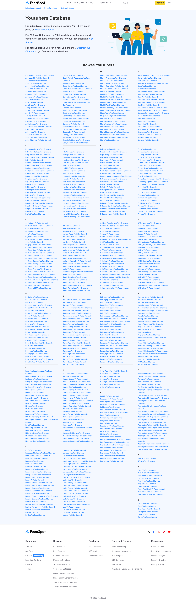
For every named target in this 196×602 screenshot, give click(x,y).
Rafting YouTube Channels (110, 407)
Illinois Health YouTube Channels (75, 280)
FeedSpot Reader (44, 29)
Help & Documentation (161, 551)
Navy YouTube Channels (109, 192)
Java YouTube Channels (72, 356)
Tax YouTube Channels (146, 206)
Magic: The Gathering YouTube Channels (115, 110)
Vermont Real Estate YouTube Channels (152, 354)
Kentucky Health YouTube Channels (76, 438)
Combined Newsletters (121, 551)
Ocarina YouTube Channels (110, 234)
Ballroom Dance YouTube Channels (38, 198)
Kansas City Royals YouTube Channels (77, 384)
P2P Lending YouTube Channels (112, 297)
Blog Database (59, 551)
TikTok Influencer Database (65, 587)
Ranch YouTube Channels (109, 415)
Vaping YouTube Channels (147, 319)
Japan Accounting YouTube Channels (77, 319)
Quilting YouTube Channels (110, 387)
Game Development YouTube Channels (77, 89)
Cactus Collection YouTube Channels (39, 226)
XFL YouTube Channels (146, 461)
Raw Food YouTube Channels (111, 429)
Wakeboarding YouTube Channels (150, 374)
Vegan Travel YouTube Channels (150, 329)
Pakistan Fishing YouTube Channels (113, 319)
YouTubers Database (62, 569)
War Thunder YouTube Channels (150, 387)
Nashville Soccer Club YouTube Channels (115, 171)
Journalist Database (61, 564)
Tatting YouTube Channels (147, 198)
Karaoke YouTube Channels (73, 409)
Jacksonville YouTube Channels (74, 302)
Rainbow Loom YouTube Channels (113, 410)
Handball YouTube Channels (73, 184)
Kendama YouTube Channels (73, 419)
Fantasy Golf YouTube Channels (37, 493)
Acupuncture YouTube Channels (37, 118)
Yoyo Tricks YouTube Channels (149, 492)
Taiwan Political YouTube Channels (150, 171)
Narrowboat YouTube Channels (111, 160)
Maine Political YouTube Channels (112, 135)
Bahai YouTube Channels (34, 184)
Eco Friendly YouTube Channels (37, 401)
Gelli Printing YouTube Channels (74, 116)
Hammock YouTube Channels (74, 176)
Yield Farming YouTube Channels (150, 475)
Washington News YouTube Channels (152, 436)
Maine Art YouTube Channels (111, 118)
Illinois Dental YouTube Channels (75, 277)
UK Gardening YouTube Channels (150, 272)
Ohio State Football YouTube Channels (114, 277)
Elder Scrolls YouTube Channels (37, 433)
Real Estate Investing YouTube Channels (115, 445)
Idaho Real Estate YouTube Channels (76, 266)
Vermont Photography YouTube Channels (153, 351)
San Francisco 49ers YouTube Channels (152, 108)
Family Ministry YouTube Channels (38, 472)
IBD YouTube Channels (71, 226)
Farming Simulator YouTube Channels (39, 499)
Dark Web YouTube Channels (36, 321)
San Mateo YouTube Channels (149, 116)
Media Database (96, 555)
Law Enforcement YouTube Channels (76, 504)
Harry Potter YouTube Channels (74, 209)
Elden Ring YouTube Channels (36, 428)
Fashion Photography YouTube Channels (40, 507)
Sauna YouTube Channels (147, 124)
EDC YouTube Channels (34, 406)
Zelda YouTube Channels (147, 506)
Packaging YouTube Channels (111, 300)
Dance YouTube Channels (34, 316)
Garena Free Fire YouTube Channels (76, 99)
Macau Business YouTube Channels (113, 75)
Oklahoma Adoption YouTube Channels (114, 288)
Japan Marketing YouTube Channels (76, 335)
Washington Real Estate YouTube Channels (154, 444)
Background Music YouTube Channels (39, 171)
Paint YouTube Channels (109, 313)
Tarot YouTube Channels (147, 192)
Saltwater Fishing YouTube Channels (151, 91)
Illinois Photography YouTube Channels (77, 285)
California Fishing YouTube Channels (38, 264)
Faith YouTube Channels (34, 464)
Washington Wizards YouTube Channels (153, 449)
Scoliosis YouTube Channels (148, 140)
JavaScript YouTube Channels (74, 354)
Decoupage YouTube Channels (36, 354)
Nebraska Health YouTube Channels (113, 209)
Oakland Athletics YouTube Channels (114, 223)
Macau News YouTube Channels (112, 83)
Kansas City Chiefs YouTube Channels (77, 382)
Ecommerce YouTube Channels (36, 395)
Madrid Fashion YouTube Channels (113, 102)
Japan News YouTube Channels (75, 337)
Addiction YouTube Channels (36, 124)
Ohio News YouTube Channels (111, 266)
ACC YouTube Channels (34, 99)
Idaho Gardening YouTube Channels (76, 250)
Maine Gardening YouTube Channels (113, 124)
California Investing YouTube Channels (39, 282)
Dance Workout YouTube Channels (38, 313)
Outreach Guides (67, 8)
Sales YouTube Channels (147, 86)
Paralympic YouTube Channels (111, 354)
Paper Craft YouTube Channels (111, 348)
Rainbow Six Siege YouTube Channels (114, 412)
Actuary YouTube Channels (35, 116)
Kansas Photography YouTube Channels (78, 401)
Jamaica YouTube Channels (73, 305)
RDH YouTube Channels (109, 434)
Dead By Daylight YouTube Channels (39, 343)
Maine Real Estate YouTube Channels (114, 137)
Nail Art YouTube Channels (110, 149)
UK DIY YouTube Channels (147, 250)
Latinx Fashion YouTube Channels (75, 485)
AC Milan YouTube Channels (35, 121)
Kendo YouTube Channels (72, 422)
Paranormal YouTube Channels (111, 362)
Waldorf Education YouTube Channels (152, 376)
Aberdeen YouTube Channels (36, 81)
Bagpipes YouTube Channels (36, 179)
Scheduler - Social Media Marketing (126, 569)
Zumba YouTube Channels (147, 517)
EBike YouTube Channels (34, 390)
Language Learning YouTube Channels (77, 466)
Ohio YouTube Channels (109, 280)
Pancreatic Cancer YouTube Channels (114, 346)
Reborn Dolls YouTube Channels (112, 458)
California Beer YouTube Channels (37, 250)
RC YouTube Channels (108, 431)
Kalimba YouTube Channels (73, 376)
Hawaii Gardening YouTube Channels (76, 217)
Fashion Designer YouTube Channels (39, 504)
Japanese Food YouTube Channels (76, 311)
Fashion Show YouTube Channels (37, 510)
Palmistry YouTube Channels (110, 340)
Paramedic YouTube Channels (111, 356)
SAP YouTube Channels (146, 118)
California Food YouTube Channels (38, 269)
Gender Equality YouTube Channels (76, 118)
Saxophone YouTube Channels (149, 126)
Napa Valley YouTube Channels (111, 155)
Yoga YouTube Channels (147, 484)
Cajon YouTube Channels (34, 236)
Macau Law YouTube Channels (111, 81)
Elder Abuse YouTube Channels (37, 430)
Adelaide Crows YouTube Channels (38, 126)
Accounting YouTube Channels (36, 97)
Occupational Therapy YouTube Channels (115, 239)
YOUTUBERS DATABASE (84, 3)
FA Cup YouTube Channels (35, 515)
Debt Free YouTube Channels (36, 351)
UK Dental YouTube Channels (148, 247)
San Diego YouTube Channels (149, 105)
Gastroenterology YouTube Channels (76, 102)
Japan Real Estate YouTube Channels (77, 343)
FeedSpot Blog (157, 564)
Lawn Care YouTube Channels (74, 501)
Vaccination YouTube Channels (149, 300)
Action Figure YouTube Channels (37, 110)
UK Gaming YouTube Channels (149, 269)
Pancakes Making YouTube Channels (114, 343)
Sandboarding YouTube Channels (150, 94)
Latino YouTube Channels (72, 480)
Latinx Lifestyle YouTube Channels (75, 493)
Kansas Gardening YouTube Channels (77, 392)
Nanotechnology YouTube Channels (113, 152)
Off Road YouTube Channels (110, 250)
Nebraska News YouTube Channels (113, 214)
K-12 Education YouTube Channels (75, 374)
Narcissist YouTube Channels (111, 157)
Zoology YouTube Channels (148, 512)
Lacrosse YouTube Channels (73, 456)
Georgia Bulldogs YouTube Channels (76, 140)
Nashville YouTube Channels (110, 173)
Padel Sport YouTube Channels (111, 305)
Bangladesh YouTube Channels (37, 209)
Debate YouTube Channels (35, 348)
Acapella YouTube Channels (35, 91)
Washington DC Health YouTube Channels (153, 398)
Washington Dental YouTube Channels (152, 422)
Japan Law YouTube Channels (74, 332)
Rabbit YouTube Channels (109, 396)
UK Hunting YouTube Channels (149, 288)
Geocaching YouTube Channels (74, 129)
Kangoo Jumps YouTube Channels (75, 379)
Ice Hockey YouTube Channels (74, 242)
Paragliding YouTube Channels (111, 351)
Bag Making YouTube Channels (37, 182)
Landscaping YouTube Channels (75, 464)
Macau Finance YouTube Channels (113, 78)
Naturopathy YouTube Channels (112, 190)
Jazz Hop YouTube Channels (73, 364)
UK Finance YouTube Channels (149, 258)
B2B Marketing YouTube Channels (38, 149)
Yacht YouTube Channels (147, 470)
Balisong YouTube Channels (35, 190)
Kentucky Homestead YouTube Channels (78, 441)
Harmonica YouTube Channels (74, 200)
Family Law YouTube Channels (36, 469)
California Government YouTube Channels (40, 277)
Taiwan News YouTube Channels (150, 168)
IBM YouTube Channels (71, 228)
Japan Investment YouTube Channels (77, 329)
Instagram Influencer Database (66, 578)
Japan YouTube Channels (72, 351)
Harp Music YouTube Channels (74, 206)
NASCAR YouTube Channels (110, 168)
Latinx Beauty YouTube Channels (75, 483)
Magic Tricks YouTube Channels (112, 113)
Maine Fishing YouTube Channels (112, 121)
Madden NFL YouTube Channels (112, 94)
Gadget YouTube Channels (73, 75)
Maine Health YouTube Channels (112, 126)
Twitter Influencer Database (65, 582)
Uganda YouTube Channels (148, 228)
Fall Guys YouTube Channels (36, 466)
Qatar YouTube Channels (109, 374)
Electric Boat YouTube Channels (37, 438)
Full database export (33, 8)
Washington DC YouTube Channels (151, 419)
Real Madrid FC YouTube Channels (113, 450)
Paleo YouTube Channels (109, 335)
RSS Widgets (116, 555)
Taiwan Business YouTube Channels (151, 163)
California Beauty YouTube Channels (38, 247)
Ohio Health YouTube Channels (111, 261)
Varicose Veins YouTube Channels (150, 321)
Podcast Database (61, 555)
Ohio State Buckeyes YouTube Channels (115, 274)
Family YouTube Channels (34, 480)
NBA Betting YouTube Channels (112, 195)
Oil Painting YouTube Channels (111, 285)
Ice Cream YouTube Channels (74, 236)
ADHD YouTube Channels (34, 129)
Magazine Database (61, 560)
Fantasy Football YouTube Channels (38, 491)
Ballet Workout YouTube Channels (37, 192)
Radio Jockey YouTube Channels (112, 404)
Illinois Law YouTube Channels (74, 282)
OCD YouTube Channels (109, 242)
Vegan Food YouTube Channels (149, 327)
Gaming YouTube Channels (73, 91)
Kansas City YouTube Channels (74, 387)
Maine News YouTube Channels (112, 129)
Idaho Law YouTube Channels (74, 255)
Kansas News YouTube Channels (75, 398)
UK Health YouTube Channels (148, 277)
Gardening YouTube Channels (74, 97)
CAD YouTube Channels (34, 228)
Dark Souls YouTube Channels (36, 319)
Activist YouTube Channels (35, 113)
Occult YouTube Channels (109, 236)
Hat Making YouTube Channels (74, 211)
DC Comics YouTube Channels (36, 337)
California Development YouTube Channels (41, 258)
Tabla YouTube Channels (147, 149)
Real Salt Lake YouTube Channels (112, 456)
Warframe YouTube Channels (148, 379)
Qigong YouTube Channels (110, 376)
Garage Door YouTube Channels (75, 94)
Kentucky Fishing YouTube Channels (76, 433)
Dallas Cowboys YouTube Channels (38, 305)
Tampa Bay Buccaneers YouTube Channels (154, 179)
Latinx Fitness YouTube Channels (75, 488)
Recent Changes (158, 555)
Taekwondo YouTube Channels (149, 160)
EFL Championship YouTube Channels (39, 417)
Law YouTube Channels (71, 507)
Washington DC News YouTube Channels (153, 411)
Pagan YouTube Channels (109, 308)
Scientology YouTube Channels (149, 135)
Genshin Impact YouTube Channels (76, 126)
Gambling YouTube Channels (73, 83)
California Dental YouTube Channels (38, 255)
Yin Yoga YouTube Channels (148, 478)
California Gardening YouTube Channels (40, 274)
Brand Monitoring (118, 546)
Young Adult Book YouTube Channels (151, 489)
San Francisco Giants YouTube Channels (153, 110)
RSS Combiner (117, 560)
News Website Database (63, 573)
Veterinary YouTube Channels (149, 359)
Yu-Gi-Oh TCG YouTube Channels (150, 494)
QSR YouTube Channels (109, 379)
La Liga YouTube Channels (73, 515)
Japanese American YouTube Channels (77, 308)
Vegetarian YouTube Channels (149, 335)
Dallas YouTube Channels (34, 311)
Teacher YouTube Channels (148, 209)
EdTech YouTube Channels (35, 411)
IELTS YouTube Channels (72, 274)
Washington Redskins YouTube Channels (153, 446)
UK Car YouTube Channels (147, 239)
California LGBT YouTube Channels (38, 288)
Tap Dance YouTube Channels (149, 190)
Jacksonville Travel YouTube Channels (77, 300)
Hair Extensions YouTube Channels (76, 160)
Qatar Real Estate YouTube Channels (114, 371)
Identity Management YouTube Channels (78, 272)
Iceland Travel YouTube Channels (75, 234)
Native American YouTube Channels (113, 179)
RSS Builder (116, 564)
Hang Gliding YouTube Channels (75, 192)
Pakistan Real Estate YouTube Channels (115, 321)
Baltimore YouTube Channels (36, 200)
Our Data (29, 551)
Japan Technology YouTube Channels (77, 346)
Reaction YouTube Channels (110, 437)
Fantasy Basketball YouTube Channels (39, 485)
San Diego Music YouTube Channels (151, 99)
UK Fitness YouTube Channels (149, 264)
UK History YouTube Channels (149, 280)
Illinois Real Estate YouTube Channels (77, 291)
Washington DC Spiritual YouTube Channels (154, 414)
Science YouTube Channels (148, 132)
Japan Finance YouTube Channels (75, 324)
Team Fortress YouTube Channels (150, 211)
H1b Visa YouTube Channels (73, 152)
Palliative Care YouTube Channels (112, 337)
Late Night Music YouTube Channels (76, 477)
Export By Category (51, 8)
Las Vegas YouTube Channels (74, 475)
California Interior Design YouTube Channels (41, 280)
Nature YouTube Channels (110, 184)
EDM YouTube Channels (34, 409)
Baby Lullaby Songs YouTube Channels (40, 157)
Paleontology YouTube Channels (112, 332)
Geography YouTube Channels (74, 132)
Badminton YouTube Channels (36, 176)
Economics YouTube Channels (36, 398)
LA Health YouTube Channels (74, 512)
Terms (28, 569)
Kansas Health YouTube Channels (75, 395)
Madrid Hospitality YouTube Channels (114, 108)
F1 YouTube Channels (33, 450)
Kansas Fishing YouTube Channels (75, 390)
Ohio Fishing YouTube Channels (112, 255)
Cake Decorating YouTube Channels (38, 239)
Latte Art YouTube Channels (73, 499)
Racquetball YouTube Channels (111, 399)
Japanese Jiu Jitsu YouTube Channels (77, 313)
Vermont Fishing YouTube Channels (151, 343)
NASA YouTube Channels (109, 165)
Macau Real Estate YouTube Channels (114, 86)
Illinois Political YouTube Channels (75, 288)
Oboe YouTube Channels (109, 231)
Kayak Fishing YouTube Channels (75, 414)
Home (68, 3)
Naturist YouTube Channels (110, 187)
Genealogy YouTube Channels (74, 121)
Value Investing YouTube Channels (150, 305)
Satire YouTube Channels (147, 121)
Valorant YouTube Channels (148, 302)
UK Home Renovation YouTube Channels (153, 285)
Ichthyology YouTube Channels (74, 245)
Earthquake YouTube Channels (36, 379)
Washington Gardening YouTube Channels (153, 428)
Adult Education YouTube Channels (38, 140)
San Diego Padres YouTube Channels (151, 102)
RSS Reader (94, 551)
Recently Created (158, 560)
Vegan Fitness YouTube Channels (150, 324)
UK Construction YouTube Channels (151, 242)
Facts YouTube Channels (34, 461)
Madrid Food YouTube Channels (112, 105)
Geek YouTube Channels (72, 108)
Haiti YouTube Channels (71, 165)
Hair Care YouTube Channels (73, 157)
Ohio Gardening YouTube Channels (113, 258)
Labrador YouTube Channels (73, 453)
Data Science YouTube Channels (37, 329)
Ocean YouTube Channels (109, 245)
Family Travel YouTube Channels (37, 477)
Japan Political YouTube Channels (75, 340)
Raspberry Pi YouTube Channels (112, 426)
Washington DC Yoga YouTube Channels (153, 417)
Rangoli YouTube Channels (110, 421)
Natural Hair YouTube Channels (111, 182)
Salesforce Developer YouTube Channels (153, 83)
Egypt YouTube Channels (34, 425)
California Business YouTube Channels (39, 253)
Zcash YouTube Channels (147, 503)
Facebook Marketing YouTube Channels (40, 453)
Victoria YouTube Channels (148, 364)
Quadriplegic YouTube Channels (112, 382)
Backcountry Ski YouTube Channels (38, 165)
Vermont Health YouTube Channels (150, 348)
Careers (34, 555)
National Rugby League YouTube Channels (116, 176)
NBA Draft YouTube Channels (111, 198)
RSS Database (59, 546)
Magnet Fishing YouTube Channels (113, 116)
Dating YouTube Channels (35, 332)
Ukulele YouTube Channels (147, 234)
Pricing (160, 3)
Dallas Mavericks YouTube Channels (39, 308)
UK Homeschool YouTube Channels (151, 282)
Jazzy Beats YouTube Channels (74, 362)
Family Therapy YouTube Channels (38, 475)
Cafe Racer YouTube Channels (36, 231)
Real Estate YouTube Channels (111, 448)
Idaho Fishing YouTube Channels (75, 247)
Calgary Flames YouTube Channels (38, 245)
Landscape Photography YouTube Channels (79, 461)
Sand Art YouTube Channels (148, 97)
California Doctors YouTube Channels (39, 261)
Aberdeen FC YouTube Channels (37, 78)
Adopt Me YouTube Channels (36, 137)
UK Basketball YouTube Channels (150, 236)
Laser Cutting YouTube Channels (75, 469)
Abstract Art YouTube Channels (37, 86)
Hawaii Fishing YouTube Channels (75, 214)
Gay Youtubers (68, 105)
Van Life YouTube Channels (148, 316)
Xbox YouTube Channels (147, 458)
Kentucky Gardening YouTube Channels (77, 436)
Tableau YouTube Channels (148, 152)
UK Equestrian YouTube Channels (150, 255)
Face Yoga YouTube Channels (36, 458)
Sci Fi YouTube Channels (147, 137)
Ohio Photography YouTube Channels (114, 269)
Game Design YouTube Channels (75, 86)
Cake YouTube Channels (34, 242)
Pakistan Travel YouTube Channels (113, 324)
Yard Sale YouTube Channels (148, 473)
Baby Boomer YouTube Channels (37, 155)
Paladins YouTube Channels (110, 329)
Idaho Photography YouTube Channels (77, 261)
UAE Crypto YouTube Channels (149, 223)
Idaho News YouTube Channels (74, 258)
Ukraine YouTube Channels (148, 231)
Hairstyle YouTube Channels (73, 155)
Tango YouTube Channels (147, 187)
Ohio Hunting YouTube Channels (112, 264)
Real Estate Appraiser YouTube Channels (115, 439)
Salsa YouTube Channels (147, 89)
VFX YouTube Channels (146, 362)
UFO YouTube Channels (146, 226)
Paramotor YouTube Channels (111, 359)
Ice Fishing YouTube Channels (74, 239)
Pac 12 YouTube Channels (110, 302)
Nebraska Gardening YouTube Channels (115, 206)
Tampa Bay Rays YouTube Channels (151, 184)
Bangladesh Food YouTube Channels (39, 203)
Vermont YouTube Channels (148, 356)
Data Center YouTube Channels (37, 327)
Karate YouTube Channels (72, 411)
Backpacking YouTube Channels (37, 173)
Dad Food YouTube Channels (36, 300)
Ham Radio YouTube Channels (74, 182)
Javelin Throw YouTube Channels (75, 359)
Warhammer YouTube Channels (149, 382)
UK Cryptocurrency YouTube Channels (152, 245)
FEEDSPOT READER (105, 3)
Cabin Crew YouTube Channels (36, 223)
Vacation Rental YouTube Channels (151, 297)
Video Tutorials (157, 546)
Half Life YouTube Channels (73, 168)
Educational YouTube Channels (36, 414)
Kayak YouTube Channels (72, 417)
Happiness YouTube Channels (74, 195)
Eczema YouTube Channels (35, 403)
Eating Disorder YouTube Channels (38, 384)
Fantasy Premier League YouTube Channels (41, 496)
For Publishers (95, 546)
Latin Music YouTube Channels (74, 496)
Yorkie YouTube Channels (147, 486)
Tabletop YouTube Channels (148, 155)
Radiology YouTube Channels (111, 402)
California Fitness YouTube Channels (39, 266)
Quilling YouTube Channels (110, 384)
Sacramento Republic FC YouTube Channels (154, 75)
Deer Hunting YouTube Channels (37, 362)
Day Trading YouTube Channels (37, 335)
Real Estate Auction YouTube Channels (114, 442)
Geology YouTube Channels (73, 135)
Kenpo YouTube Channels (72, 425)
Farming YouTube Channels (35, 501)
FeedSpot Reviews (33, 560)
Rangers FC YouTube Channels (111, 418)
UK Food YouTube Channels (148, 266)
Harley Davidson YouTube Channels (76, 198)
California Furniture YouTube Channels (39, 272)
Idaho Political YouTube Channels (75, 264)
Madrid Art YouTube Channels (111, 97)
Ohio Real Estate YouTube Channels (113, 272)
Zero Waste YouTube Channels (149, 509)
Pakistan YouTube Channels (110, 327)
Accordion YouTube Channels (36, 94)
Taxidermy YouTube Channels (149, 203)
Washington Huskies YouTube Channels (152, 433)
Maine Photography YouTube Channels (114, 132)
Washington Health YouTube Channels (152, 430)
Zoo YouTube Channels (146, 514)
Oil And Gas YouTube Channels (111, 282)
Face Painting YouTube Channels (37, 456)
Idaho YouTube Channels (72, 269)
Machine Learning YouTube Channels (114, 89)
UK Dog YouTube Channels (148, 253)
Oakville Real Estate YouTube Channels (114, 226)
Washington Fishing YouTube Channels (152, 425)
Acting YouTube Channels (35, 108)
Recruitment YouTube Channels (112, 461)
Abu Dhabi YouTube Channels (36, 89)
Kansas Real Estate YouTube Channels (77, 406)
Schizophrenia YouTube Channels (150, 129)
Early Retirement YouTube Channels (38, 376)
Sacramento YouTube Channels (149, 78)
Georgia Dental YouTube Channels (75, 143)
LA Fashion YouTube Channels (74, 510)
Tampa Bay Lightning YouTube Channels (153, 182)
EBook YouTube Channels (34, 392)
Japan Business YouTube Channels (76, 321)
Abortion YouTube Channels (35, 83)
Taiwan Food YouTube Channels (149, 165)
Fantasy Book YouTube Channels (37, 488)
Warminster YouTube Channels (149, 384)
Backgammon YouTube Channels (37, 168)
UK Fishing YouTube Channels (149, 261)
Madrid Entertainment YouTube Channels (115, 99)
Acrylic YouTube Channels (35, 105)
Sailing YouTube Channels (147, 81)
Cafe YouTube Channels (34, 234)
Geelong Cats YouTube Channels (75, 110)
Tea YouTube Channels (146, 214)
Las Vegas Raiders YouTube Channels (77, 472)
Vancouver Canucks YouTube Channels (152, 308)
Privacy (28, 564)
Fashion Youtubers (32, 512)
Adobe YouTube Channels (35, 132)
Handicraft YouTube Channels (74, 187)
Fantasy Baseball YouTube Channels (39, 483)
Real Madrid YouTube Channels (112, 453)
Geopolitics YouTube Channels (74, 137)
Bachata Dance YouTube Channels (38, 163)
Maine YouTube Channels (109, 140)
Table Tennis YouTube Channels (149, 157)
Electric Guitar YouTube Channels (37, 441)
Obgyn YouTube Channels (110, 228)
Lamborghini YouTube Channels (74, 458)
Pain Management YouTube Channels (114, 316)
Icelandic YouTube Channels (73, 231)
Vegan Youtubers (144, 332)
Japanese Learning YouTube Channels (77, 316)
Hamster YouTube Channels (73, 179)
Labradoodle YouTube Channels (75, 450)
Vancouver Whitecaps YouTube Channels (153, 311)
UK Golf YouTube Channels (148, 274)
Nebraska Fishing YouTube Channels (114, 203)
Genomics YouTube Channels (74, 124)
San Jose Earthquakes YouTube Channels (153, 113)
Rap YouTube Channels (109, 423)
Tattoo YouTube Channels (147, 200)
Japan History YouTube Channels (75, 327)
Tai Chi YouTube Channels (147, 176)
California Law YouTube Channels (37, 285)
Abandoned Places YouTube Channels (39, 75)
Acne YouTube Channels (34, 102)
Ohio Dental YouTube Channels (111, 253)
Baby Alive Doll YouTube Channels (38, 152)
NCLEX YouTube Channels (110, 200)
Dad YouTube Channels (34, 302)
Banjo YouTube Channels (34, 211)
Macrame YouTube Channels (111, 91)
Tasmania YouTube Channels (148, 195)
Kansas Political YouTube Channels (76, 403)
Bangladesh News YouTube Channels (39, 206)
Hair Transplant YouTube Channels (75, 163)
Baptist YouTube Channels (35, 214)
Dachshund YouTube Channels (36, 297)
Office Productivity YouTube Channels (114, 247)
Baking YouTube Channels (35, 187)
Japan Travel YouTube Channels (75, 348)
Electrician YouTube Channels (36, 436)
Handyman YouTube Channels (74, 190)
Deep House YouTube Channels (37, 356)
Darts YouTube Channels (34, 324)
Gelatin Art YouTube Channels (74, 113)
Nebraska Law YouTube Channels (112, 211)
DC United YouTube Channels (36, 340)
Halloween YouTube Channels (74, 171)
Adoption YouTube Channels (36, 135)
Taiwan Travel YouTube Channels (150, 173)
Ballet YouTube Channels (34, 195)
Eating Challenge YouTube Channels (38, 382)
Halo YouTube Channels (71, 173)
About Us (29, 546)
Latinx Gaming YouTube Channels (75, 491)
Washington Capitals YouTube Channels (152, 395)
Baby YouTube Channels (34, 160)
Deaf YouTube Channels (34, 346)
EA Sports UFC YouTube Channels (38, 387)
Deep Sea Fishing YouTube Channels (39, 359)
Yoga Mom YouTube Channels (149, 481)
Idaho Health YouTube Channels (75, 253)
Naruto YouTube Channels (110, 163)
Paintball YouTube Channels (110, 311)
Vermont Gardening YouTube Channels (152, 346)
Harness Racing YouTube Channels (76, 203)
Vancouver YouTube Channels (149, 313)
